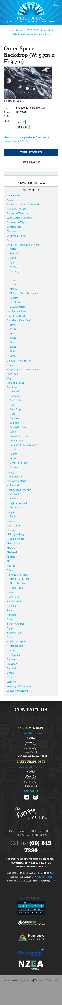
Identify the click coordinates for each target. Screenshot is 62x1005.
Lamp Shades (17, 538)
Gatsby (10, 472)
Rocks (13, 516)
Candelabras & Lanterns (19, 218)
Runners (11, 614)
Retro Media (16, 587)
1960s (13, 338)
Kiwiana (11, 521)
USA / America (17, 306)
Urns (9, 677)
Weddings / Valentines (19, 686)
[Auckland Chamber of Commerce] (31, 914)
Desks (13, 449)
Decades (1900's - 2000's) (20, 320)
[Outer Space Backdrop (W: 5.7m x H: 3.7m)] (28, 98)
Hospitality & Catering (19, 490)
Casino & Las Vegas (17, 222)
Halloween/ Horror (17, 481)
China (13, 257)
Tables (13, 454)
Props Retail (13, 597)
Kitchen (14, 498)
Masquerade (13, 543)
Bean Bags (15, 409)
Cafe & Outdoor (18, 427)
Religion (11, 606)
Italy (12, 280)
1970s (13, 342)
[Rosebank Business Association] (31, 958)
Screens (14, 467)
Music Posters (17, 583)
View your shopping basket (18, 137)
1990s (13, 351)
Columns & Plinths (17, 235)
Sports (10, 637)
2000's (13, 355)
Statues (11, 650)
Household (13, 494)
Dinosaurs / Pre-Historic (20, 360)
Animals (11, 200)
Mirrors (14, 458)
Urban (10, 672)
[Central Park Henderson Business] (31, 928)
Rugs (9, 610)
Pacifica (14, 298)
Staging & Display (16, 641)
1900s (13, 324)
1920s (13, 329)
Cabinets (14, 422)
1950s (13, 333)
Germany (15, 271)
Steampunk (13, 655)
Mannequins (16, 645)
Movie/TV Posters (19, 578)
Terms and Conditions (45, 980)
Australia (15, 253)
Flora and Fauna (15, 382)
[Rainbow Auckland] (31, 943)
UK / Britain (16, 302)
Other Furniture (18, 462)
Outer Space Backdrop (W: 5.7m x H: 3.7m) (31, 34)
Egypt (13, 262)
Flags (10, 378)
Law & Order (13, 525)
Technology (16, 507)
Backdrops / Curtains (18, 209)
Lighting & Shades (19, 503)
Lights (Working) (16, 534)
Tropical (11, 668)
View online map (44, 876)
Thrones (11, 659)
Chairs (13, 431)
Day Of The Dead (16, 316)
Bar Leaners (16, 396)
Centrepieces (14, 226)
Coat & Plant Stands (20, 436)
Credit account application (19, 980)
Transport (12, 664)
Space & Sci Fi (47, 30)
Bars (12, 405)
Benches (14, 418)
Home (10, 30)
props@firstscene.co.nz (32, 767)
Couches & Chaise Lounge (23, 445)
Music (10, 561)
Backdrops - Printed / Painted (23, 204)
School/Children (16, 623)
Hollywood (13, 485)
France (13, 266)
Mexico (14, 289)
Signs (10, 628)
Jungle (11, 512)
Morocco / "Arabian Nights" (24, 293)
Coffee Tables (17, 440)
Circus (10, 240)
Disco (10, 365)
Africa (13, 248)
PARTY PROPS (33, 30)
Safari (10, 619)
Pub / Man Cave (15, 601)
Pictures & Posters (17, 574)
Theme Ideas (14, 195)
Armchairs (15, 391)
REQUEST (23, 127)
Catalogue (20, 30)
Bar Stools (15, 400)
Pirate (10, 592)
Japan (13, 284)
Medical (11, 548)
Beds (12, 413)
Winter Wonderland (17, 690)
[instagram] (35, 799)
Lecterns (11, 530)
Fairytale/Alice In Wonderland (23, 369)
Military (11, 557)
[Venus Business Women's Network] (31, 969)
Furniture (12, 387)
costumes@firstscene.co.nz (32, 733)
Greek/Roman (14, 476)
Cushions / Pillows (16, 311)
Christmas (12, 231)
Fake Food (12, 374)
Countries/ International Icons (23, 244)
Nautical (11, 565)
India (12, 275)
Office (10, 570)
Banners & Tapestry (17, 213)
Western (11, 681)
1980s (13, 347)
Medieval (12, 552)
